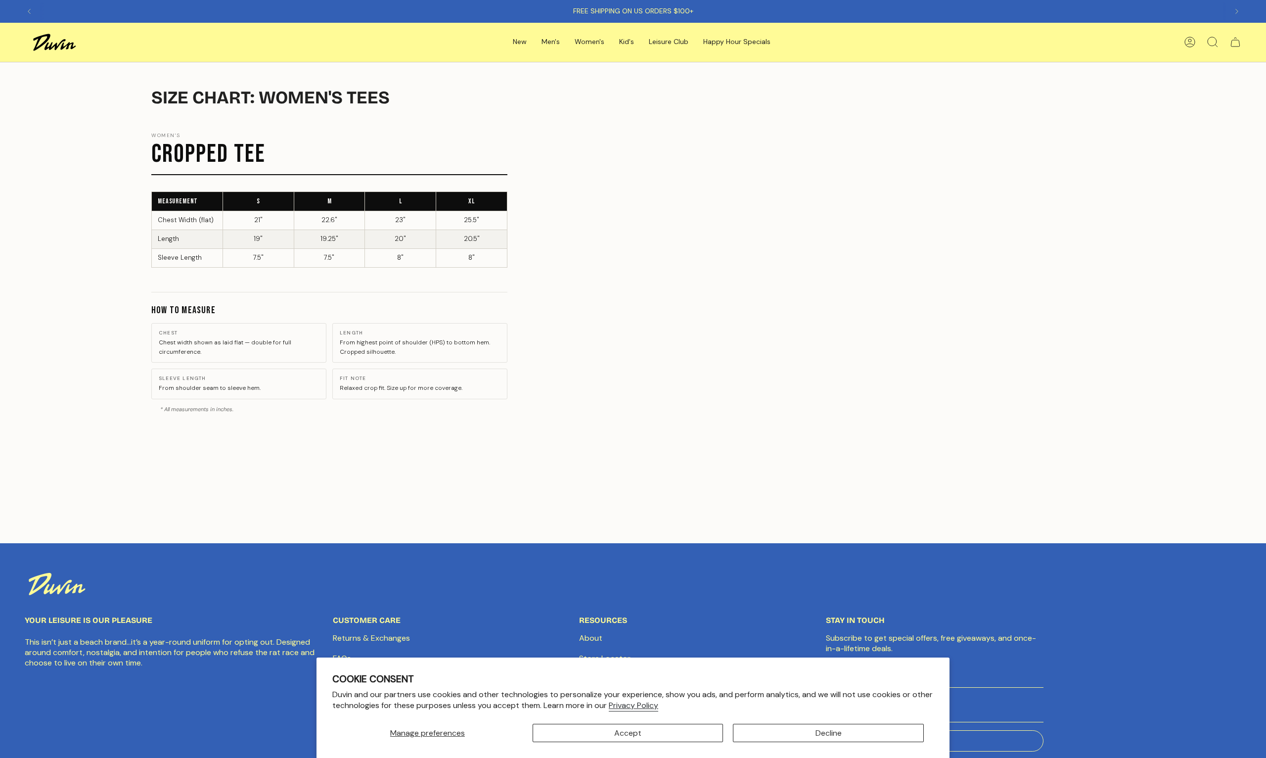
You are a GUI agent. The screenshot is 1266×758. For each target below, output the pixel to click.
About (590, 638)
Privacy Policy (633, 705)
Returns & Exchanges (371, 638)
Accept (627, 733)
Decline (828, 733)
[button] (519, 42)
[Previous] (29, 11)
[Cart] (1235, 42)
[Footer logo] (57, 583)
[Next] (1236, 11)
